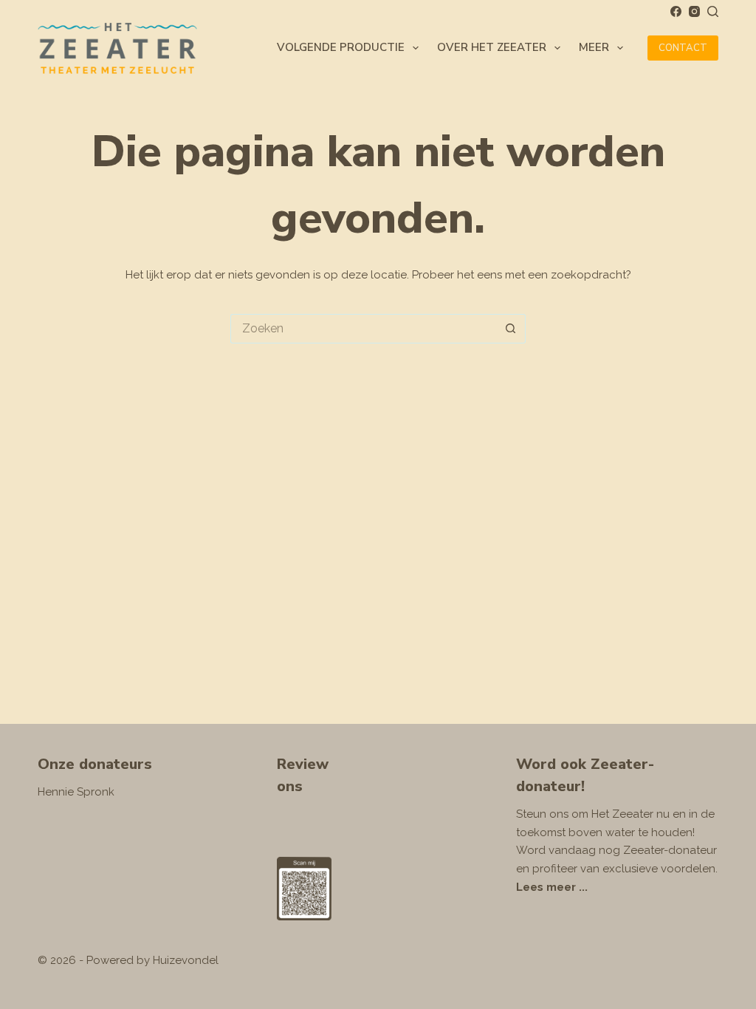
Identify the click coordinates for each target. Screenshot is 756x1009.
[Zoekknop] (511, 328)
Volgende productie (341, 47)
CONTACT (683, 48)
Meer (594, 47)
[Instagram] (694, 11)
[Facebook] (675, 11)
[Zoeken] (712, 11)
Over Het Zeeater (491, 47)
